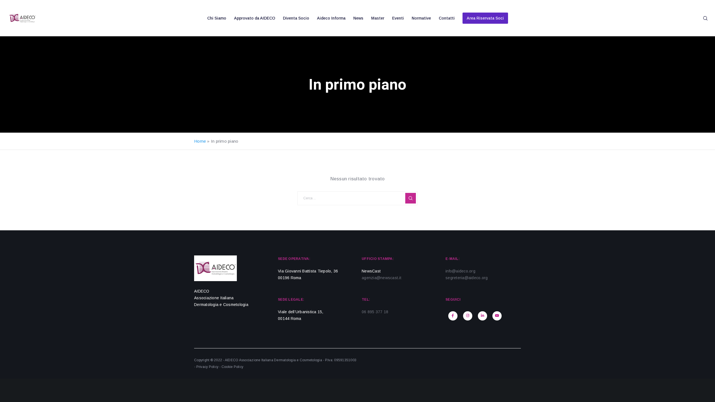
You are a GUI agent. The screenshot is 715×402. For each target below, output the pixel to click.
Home (200, 141)
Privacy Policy (207, 367)
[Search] (701, 18)
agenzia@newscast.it (381, 278)
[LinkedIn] (482, 315)
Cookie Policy (232, 367)
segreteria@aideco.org (466, 278)
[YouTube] (497, 315)
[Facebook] (452, 315)
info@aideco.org (460, 271)
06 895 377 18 (375, 312)
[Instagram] (467, 315)
